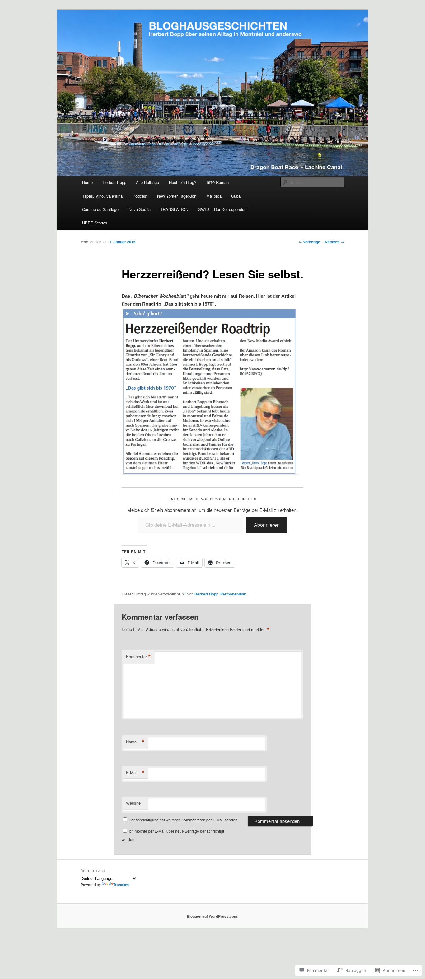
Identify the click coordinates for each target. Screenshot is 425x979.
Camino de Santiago (100, 209)
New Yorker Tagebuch (176, 196)
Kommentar (138, 657)
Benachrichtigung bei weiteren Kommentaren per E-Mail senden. (183, 819)
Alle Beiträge (147, 182)
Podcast (140, 196)
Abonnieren (267, 524)
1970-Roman (217, 182)
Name (135, 742)
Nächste (334, 242)
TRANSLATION (174, 209)
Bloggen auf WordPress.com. (212, 916)
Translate (121, 884)
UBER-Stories (94, 223)
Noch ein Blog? (182, 182)
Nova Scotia (139, 209)
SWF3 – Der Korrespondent (223, 209)
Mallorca (214, 196)
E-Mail (135, 773)
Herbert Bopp (114, 182)
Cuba (236, 196)
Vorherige (309, 242)
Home (87, 182)
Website (133, 803)
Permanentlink (233, 594)
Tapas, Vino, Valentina (102, 196)
